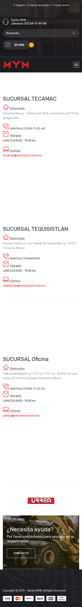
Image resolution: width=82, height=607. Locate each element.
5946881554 (31, 258)
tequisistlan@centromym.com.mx (24, 285)
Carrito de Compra (39, 5)
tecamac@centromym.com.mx (22, 155)
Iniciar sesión (61, 5)
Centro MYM (34, 590)
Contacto (21, 553)
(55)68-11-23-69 (34, 388)
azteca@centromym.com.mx (21, 415)
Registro (21, 5)
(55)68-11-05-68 (34, 128)
